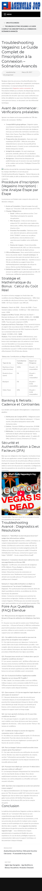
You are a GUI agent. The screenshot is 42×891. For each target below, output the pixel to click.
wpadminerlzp (10, 72)
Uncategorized (12, 23)
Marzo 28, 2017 (27, 72)
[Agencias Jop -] (21, 6)
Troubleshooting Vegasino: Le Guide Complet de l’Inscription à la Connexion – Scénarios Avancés (20, 54)
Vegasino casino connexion (22, 88)
